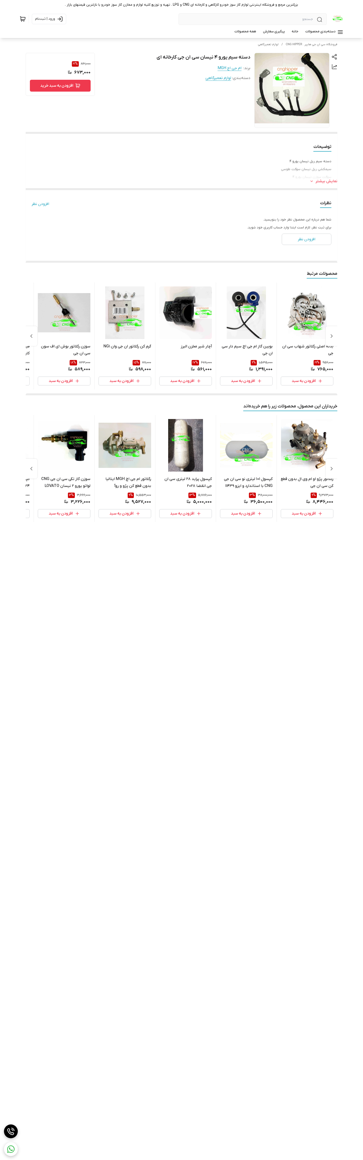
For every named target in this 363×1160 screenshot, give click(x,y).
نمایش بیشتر (326, 181)
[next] (31, 336)
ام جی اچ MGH (230, 68)
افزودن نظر (40, 203)
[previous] (332, 336)
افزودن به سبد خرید (56, 85)
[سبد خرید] (23, 19)
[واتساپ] (11, 1149)
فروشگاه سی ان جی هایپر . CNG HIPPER (311, 44)
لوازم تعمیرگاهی (268, 44)
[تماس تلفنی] (11, 1131)
